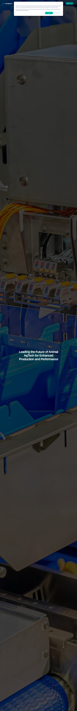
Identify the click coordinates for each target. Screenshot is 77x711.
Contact (68, 3)
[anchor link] (38, 706)
